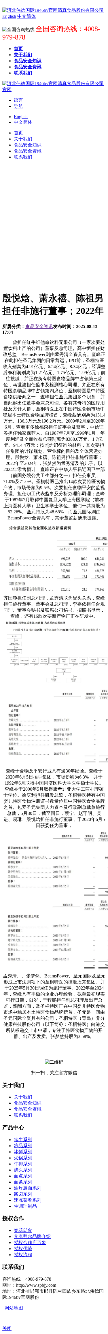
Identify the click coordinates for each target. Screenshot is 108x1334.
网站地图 (14, 1307)
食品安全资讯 (39, 326)
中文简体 (23, 122)
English (21, 116)
